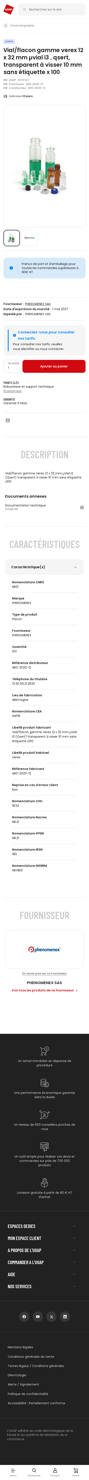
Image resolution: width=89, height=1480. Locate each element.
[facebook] (24, 1316)
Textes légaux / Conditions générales (36, 1366)
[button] (13, 1472)
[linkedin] (65, 1316)
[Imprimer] (7, 420)
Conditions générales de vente (31, 1357)
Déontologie (17, 1375)
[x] (51, 1316)
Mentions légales (20, 1347)
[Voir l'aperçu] (11, 238)
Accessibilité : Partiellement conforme (36, 1403)
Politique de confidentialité (28, 1394)
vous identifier (23, 349)
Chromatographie (22, 25)
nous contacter (52, 349)
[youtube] (38, 1316)
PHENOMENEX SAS (38, 304)
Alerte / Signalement (23, 1384)
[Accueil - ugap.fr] (8, 9)
